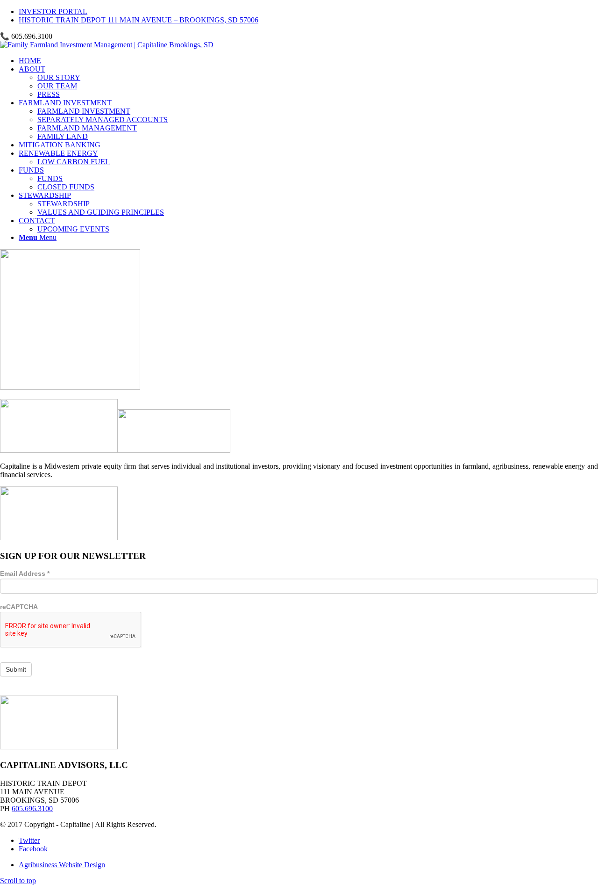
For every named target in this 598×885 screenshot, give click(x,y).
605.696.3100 (32, 808)
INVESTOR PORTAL (53, 11)
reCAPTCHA (19, 606)
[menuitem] (308, 11)
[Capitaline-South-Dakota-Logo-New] (107, 45)
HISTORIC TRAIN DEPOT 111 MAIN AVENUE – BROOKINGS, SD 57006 (138, 20)
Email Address (25, 573)
